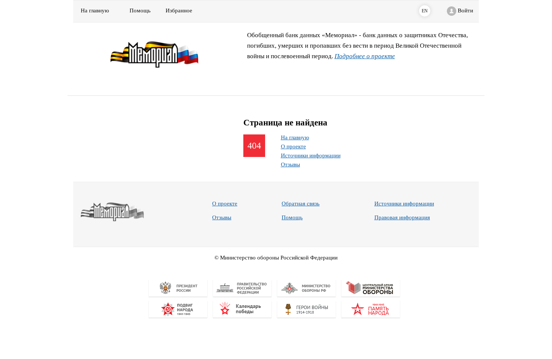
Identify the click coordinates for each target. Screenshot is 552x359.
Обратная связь (301, 204)
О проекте (293, 146)
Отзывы (290, 164)
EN (425, 11)
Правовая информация (402, 217)
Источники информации (311, 155)
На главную (95, 11)
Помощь (292, 217)
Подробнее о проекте (365, 56)
